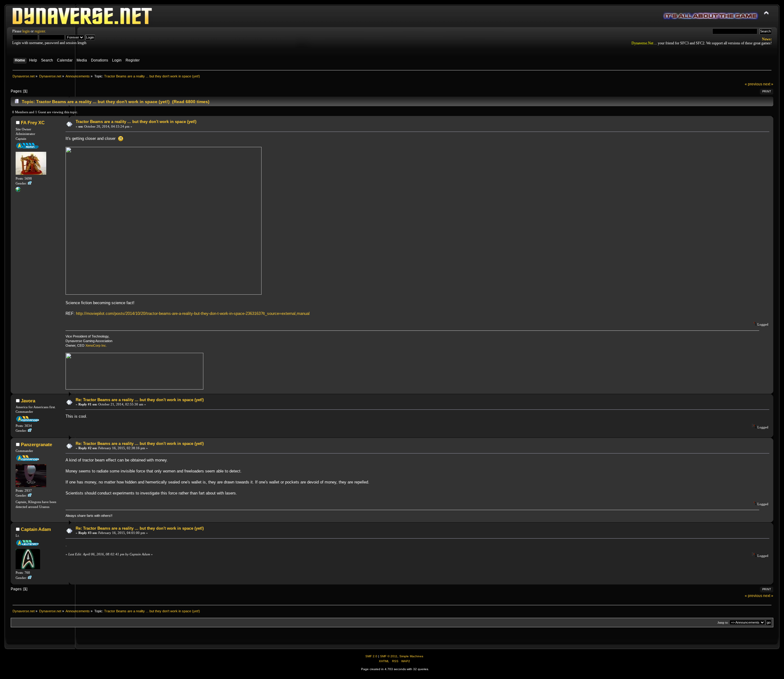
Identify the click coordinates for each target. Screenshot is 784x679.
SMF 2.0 (371, 656)
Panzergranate (36, 444)
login (26, 31)
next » (768, 84)
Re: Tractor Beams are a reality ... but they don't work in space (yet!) (140, 399)
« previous (753, 84)
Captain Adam (36, 529)
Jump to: (723, 622)
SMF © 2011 (389, 656)
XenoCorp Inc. (96, 345)
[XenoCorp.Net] (18, 190)
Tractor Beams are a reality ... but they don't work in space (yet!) (136, 121)
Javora (28, 400)
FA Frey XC (33, 122)
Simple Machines (411, 656)
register (40, 31)
